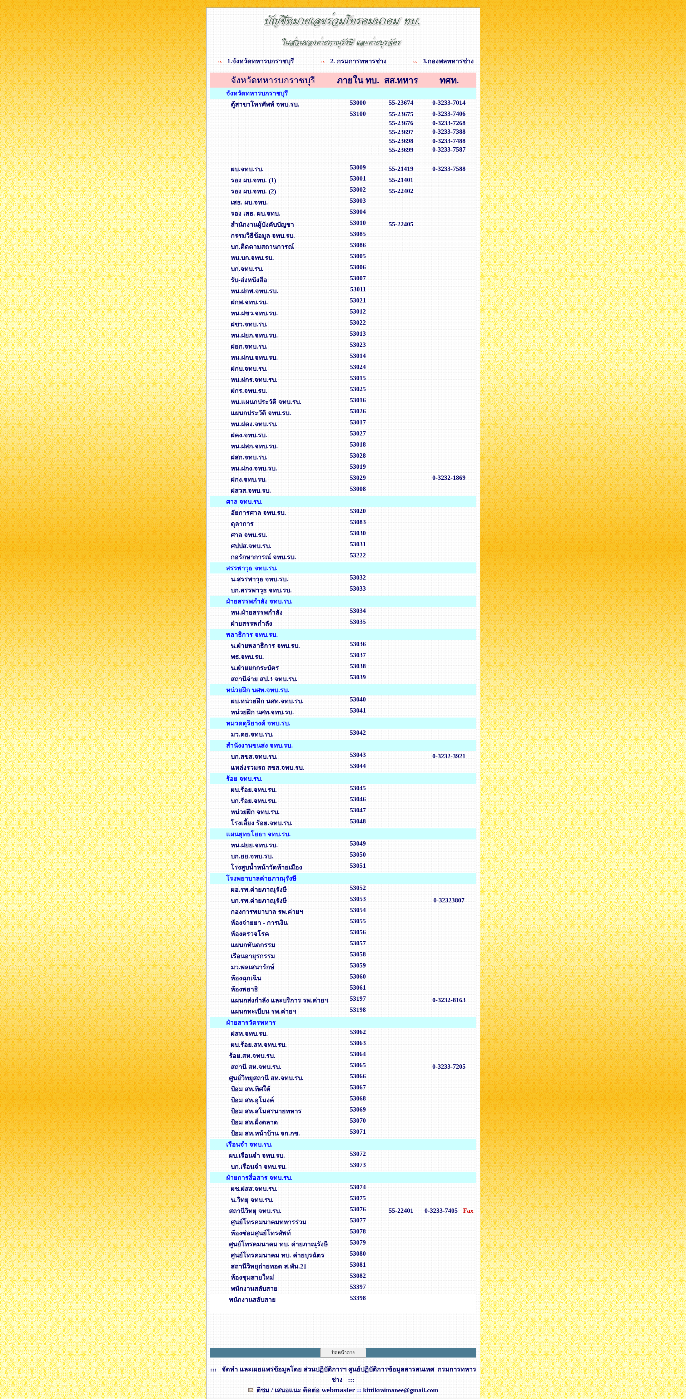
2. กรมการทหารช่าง (359, 61)
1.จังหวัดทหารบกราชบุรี (261, 61)
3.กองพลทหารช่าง (448, 61)
